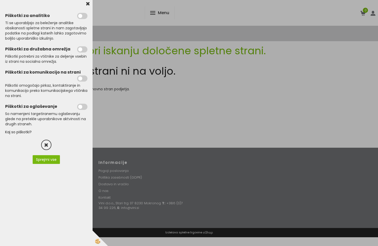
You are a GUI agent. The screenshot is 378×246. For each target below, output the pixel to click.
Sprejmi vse (46, 159)
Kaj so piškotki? (18, 132)
